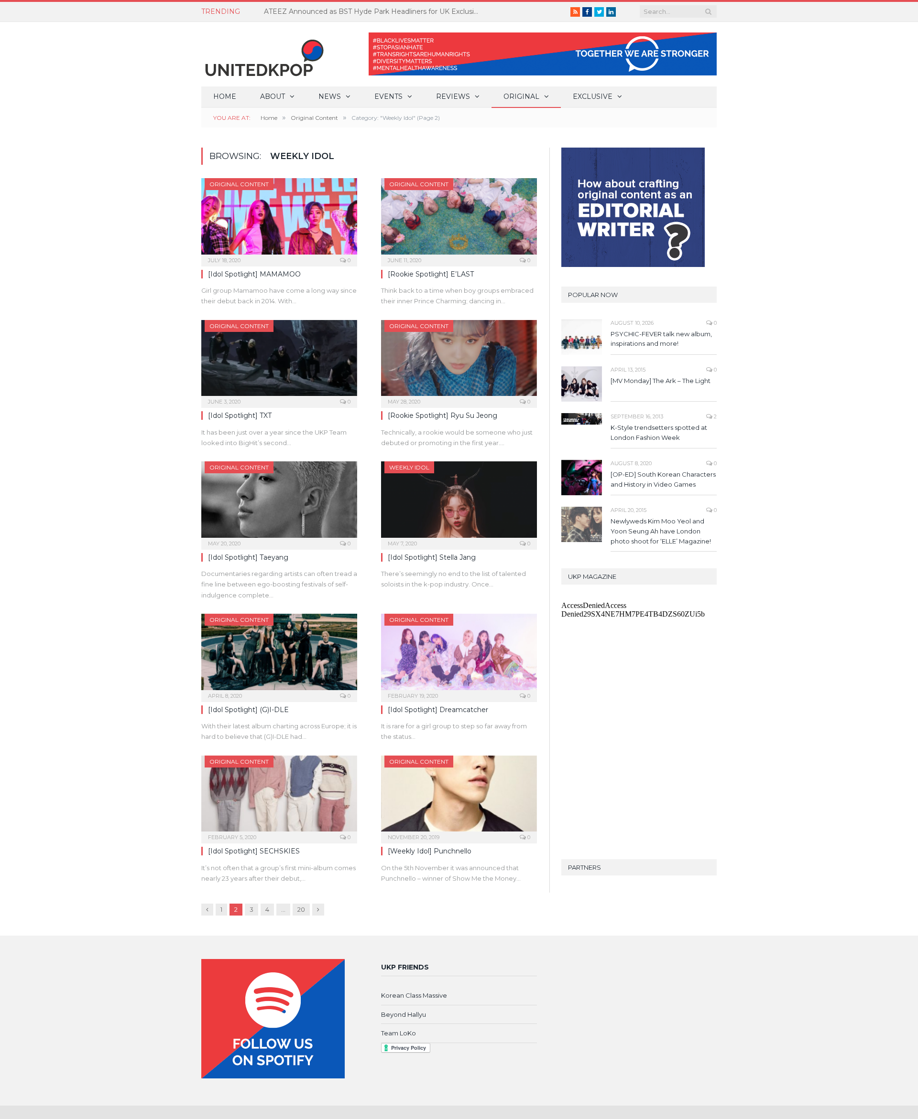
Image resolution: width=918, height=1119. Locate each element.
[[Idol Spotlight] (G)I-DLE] (279, 655)
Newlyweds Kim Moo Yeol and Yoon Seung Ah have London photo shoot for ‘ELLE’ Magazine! (661, 531)
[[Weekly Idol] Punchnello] (459, 797)
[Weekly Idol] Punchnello (429, 851)
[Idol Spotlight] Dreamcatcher (438, 709)
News (329, 96)
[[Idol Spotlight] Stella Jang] (459, 502)
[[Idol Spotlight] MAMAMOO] (279, 219)
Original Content (239, 184)
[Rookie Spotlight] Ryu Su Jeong (442, 415)
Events (388, 96)
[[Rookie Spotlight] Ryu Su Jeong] (459, 361)
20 (301, 909)
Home (224, 96)
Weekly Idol (409, 467)
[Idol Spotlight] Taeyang (248, 557)
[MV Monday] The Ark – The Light (660, 380)
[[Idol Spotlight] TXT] (279, 361)
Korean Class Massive (414, 995)
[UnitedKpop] (263, 54)
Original (521, 96)
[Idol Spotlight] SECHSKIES (254, 851)
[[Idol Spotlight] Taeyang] (279, 502)
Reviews (453, 96)
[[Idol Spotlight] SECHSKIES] (279, 797)
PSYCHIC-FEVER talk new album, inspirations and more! (661, 339)
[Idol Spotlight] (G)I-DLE (248, 709)
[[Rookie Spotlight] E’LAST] (459, 219)
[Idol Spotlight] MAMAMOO (254, 274)
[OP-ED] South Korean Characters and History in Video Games (663, 479)
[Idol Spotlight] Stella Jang (432, 557)
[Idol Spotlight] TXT (240, 415)
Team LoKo (398, 1033)
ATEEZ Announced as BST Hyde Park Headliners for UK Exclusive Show (374, 11)
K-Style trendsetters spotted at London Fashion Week (659, 432)
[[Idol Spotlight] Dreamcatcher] (459, 655)
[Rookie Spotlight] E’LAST (431, 274)
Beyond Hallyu (403, 1014)
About (272, 96)
